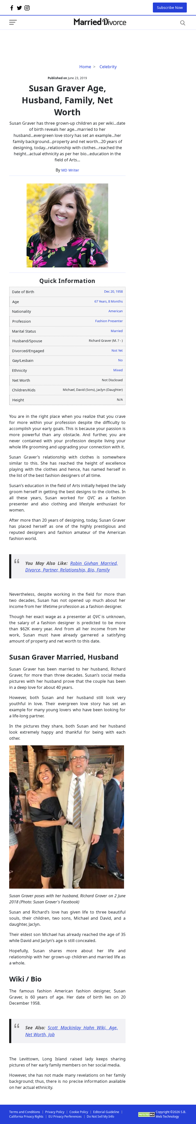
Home (85, 66)
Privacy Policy (54, 1112)
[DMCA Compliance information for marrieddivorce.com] (147, 1114)
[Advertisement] (50, 40)
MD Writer (70, 170)
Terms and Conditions (24, 1112)
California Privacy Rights (26, 1116)
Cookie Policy (78, 1112)
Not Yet (117, 350)
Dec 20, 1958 (113, 291)
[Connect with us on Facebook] (11, 7)
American (115, 311)
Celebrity (108, 66)
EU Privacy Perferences (65, 1116)
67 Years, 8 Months (108, 301)
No (120, 360)
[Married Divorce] (100, 22)
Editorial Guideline (106, 1112)
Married (117, 331)
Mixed (118, 370)
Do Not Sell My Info (100, 1116)
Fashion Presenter (109, 321)
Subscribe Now (170, 7)
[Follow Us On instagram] (27, 7)
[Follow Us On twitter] (19, 7)
